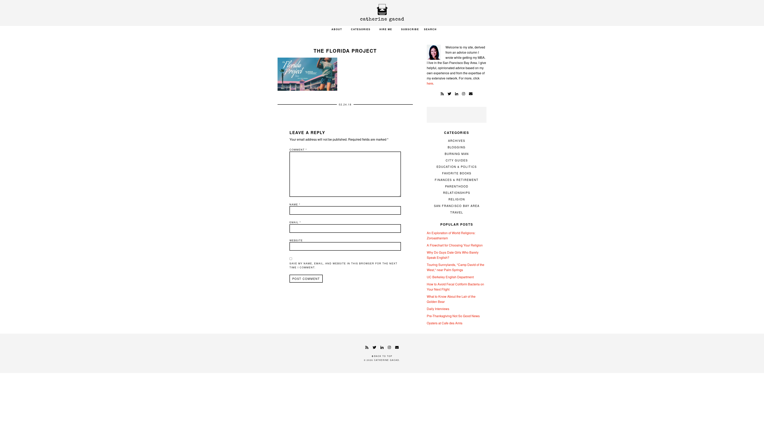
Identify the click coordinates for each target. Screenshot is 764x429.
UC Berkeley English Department (450, 277)
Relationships (456, 193)
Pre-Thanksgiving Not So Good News (453, 316)
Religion (456, 199)
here (430, 83)
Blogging (457, 147)
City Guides (457, 160)
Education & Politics (457, 167)
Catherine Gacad (382, 13)
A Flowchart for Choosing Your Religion (455, 245)
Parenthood (456, 186)
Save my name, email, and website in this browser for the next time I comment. (343, 265)
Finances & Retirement (456, 180)
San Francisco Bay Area (456, 206)
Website (296, 240)
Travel (456, 212)
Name (294, 204)
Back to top (382, 356)
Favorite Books (456, 173)
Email (295, 222)
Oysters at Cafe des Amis (444, 323)
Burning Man (457, 154)
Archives (456, 141)
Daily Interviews (438, 308)
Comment (298, 149)
